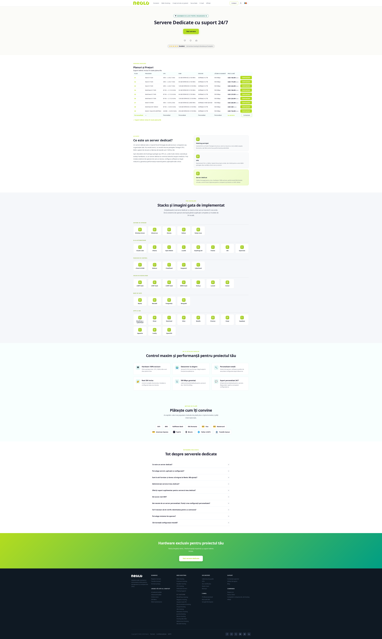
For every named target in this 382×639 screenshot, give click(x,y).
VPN (203, 581)
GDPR (169, 634)
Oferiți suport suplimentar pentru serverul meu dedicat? (190, 490)
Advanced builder (156, 594)
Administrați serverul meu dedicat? (190, 484)
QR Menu (154, 599)
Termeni (152, 634)
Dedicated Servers (182, 588)
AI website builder (156, 592)
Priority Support (181, 591)
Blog (228, 584)
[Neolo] (141, 3)
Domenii (156, 3)
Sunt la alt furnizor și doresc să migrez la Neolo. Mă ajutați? (190, 477)
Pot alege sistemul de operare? (190, 516)
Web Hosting (165, 3)
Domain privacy (155, 584)
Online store (154, 597)
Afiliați (208, 3)
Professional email (207, 597)
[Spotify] (244, 634)
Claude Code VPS (182, 602)
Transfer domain (156, 581)
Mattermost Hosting (183, 621)
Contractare (246, 77)
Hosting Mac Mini (182, 619)
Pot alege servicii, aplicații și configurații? (190, 471)
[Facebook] (227, 634)
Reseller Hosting (181, 584)
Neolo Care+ (205, 586)
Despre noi (230, 592)
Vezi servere (191, 31)
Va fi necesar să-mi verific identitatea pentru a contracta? (190, 510)
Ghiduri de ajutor (232, 581)
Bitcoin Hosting (181, 616)
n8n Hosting (180, 609)
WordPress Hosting (182, 597)
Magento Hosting (182, 599)
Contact (233, 3)
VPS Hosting (180, 586)
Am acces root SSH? (190, 497)
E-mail (202, 3)
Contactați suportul (233, 579)
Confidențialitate (161, 634)
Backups (204, 588)
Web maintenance (156, 602)
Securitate (194, 3)
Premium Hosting (182, 581)
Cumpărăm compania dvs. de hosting (238, 597)
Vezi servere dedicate (191, 558)
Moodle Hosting (181, 623)
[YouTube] (240, 634)
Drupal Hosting (181, 607)
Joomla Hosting (181, 614)
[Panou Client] (240, 3)
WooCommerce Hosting (184, 604)
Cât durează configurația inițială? (190, 523)
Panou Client (231, 594)
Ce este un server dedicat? (190, 465)
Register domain (156, 579)
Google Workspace (207, 602)
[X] (236, 634)
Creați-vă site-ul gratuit (180, 3)
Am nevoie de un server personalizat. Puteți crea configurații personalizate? (190, 503)
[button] (246, 3)
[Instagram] (231, 634)
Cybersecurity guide (208, 579)
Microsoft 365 (206, 599)
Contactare (246, 115)
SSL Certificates (206, 584)
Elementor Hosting (182, 611)
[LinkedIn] (249, 634)
